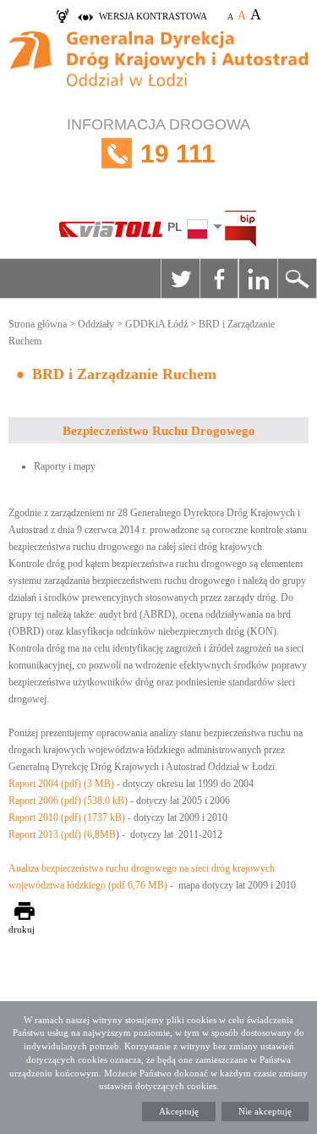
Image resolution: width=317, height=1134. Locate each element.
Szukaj (296, 278)
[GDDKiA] (158, 68)
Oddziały (96, 324)
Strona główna (37, 324)
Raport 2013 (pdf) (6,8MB (62, 834)
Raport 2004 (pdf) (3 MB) (61, 784)
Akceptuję (179, 1111)
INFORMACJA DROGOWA (158, 142)
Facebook (218, 278)
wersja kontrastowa (153, 16)
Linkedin (257, 278)
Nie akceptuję (265, 1111)
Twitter (180, 278)
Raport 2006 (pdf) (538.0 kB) (68, 800)
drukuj (21, 929)
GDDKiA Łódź (156, 324)
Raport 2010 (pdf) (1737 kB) (68, 817)
